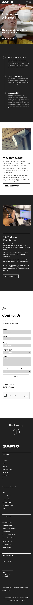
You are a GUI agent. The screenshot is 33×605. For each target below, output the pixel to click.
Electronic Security (9, 487)
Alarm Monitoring (7, 522)
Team (4, 463)
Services (4, 466)
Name (5, 329)
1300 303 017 (15, 323)
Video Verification (7, 525)
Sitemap (4, 590)
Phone (5, 343)
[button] (16, 186)
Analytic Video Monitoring (9, 528)
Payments (5, 479)
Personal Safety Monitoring (10, 535)
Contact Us (5, 475)
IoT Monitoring (6, 544)
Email (5, 336)
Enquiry (5, 356)
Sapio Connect (6, 547)
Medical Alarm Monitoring (9, 538)
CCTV (4, 492)
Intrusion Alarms (6, 499)
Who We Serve (7, 555)
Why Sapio (5, 460)
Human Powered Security (6, 574)
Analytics (4, 508)
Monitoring (6, 516)
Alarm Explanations (24, 587)
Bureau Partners (7, 541)
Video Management (7, 505)
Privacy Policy (16, 587)
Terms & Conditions (6, 587)
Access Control (6, 496)
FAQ (9, 590)
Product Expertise (7, 469)
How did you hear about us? (12, 369)
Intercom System (7, 502)
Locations (5, 472)
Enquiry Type (7, 350)
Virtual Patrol (6, 531)
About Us (5, 454)
